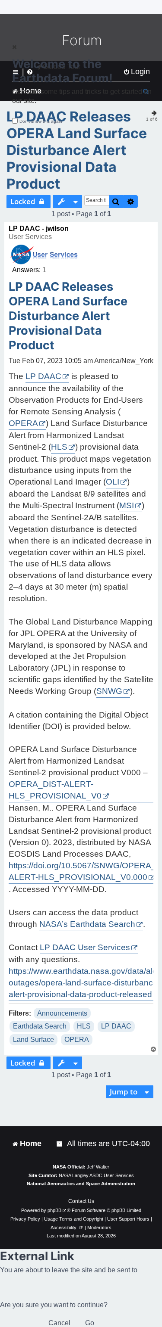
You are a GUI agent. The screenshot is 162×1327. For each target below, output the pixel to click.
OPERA (23, 423)
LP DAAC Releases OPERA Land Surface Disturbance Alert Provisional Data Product (76, 150)
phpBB (54, 1210)
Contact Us (81, 1201)
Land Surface (33, 1039)
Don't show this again (40, 121)
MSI (126, 505)
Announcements (62, 1013)
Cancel (59, 1323)
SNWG (109, 691)
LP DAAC (43, 376)
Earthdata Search (40, 1026)
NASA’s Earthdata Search (87, 924)
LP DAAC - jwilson (39, 228)
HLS (59, 446)
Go (89, 1323)
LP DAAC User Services (85, 947)
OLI (112, 481)
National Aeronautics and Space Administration (81, 1183)
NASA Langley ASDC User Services (96, 1175)
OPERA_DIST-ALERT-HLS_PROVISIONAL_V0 (55, 790)
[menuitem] (60, 1143)
